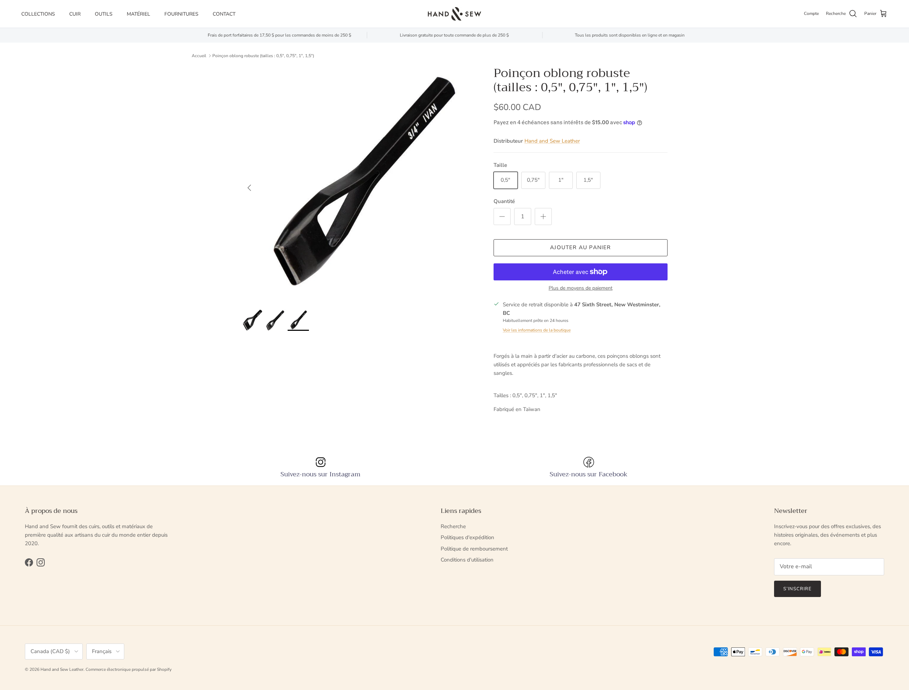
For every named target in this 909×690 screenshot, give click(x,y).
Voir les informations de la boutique (537, 330)
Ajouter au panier (580, 247)
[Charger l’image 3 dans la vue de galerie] (359, 184)
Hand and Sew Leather (552, 140)
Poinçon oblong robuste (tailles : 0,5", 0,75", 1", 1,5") (263, 56)
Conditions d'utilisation (467, 559)
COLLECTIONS (38, 14)
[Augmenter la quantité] (543, 216)
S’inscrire (797, 589)
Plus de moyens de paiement (581, 288)
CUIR (75, 14)
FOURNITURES (181, 14)
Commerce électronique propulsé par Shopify (129, 669)
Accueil (199, 56)
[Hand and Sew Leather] (454, 14)
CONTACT (224, 14)
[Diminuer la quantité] (502, 216)
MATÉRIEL (138, 14)
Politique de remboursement (474, 548)
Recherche (453, 526)
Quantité (504, 201)
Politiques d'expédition (467, 537)
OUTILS (104, 14)
